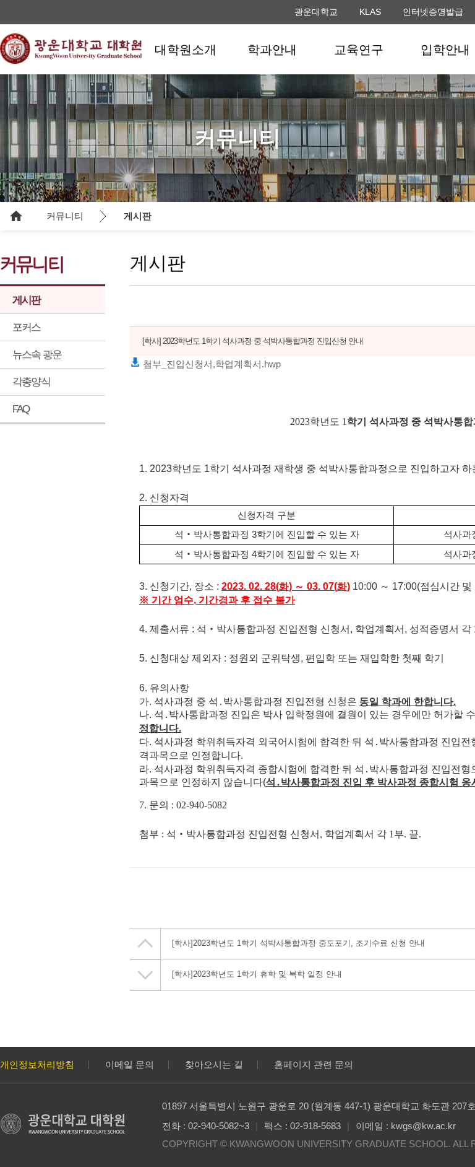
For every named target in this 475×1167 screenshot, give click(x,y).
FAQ (21, 409)
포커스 (26, 327)
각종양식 (31, 382)
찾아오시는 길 (214, 1064)
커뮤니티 (64, 216)
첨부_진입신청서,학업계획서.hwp (210, 364)
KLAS (370, 12)
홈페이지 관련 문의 (313, 1064)
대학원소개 (185, 49)
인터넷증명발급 (433, 12)
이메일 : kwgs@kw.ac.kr (406, 1126)
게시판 (138, 216)
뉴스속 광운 (36, 355)
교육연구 (358, 49)
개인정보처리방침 (37, 1064)
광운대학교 (316, 12)
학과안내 (272, 49)
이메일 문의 (129, 1064)
